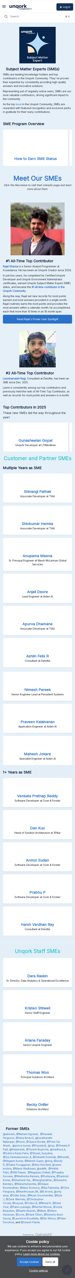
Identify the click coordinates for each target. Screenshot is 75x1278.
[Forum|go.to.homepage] (20, 7)
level (19, 104)
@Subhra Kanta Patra (15, 1153)
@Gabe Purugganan (18, 1164)
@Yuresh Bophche (37, 1149)
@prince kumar (21, 1145)
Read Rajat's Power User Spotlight (37, 319)
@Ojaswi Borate (35, 1141)
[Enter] (6, 16)
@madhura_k (58, 1149)
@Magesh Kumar (13, 1160)
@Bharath (63, 1157)
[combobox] (37, 16)
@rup (51, 1145)
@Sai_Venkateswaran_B (17, 1157)
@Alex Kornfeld (41, 1164)
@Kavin (20, 1141)
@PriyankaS (39, 1145)
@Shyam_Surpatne (41, 1153)
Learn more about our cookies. (41, 1254)
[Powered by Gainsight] (37, 1235)
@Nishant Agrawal (27, 1134)
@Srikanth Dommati (44, 1157)
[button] (37, 1270)
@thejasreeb (17, 1149)
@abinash (9, 1134)
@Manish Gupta (34, 1160)
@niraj (48, 1160)
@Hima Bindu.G (25, 1137)
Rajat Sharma (10, 266)
